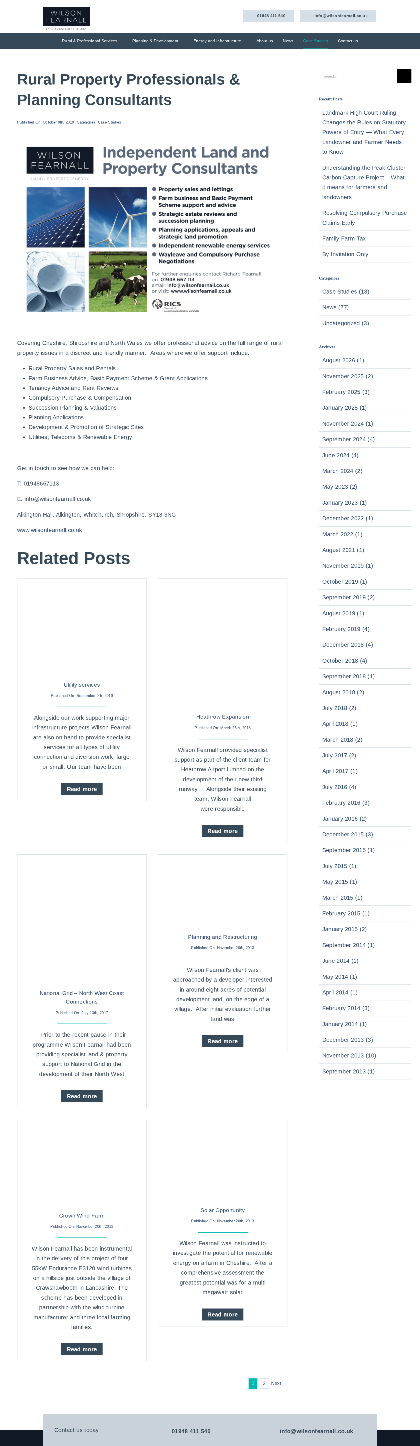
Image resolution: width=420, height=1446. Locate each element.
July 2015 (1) (339, 866)
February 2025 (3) (346, 392)
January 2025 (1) (344, 408)
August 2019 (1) (343, 613)
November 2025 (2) (347, 376)
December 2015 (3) (347, 834)
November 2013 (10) (349, 1055)
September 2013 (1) (348, 1071)
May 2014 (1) (339, 977)
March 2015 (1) (342, 898)
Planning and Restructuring (222, 937)
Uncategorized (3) (345, 323)
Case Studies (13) (345, 291)
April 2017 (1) (340, 771)
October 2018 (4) (344, 661)
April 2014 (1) (340, 992)
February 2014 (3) (346, 1008)
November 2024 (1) (347, 423)
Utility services (82, 685)
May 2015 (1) (339, 882)
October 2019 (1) (344, 582)
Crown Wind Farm (82, 1216)
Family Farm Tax (344, 238)
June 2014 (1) (340, 961)
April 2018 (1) (340, 724)
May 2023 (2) (339, 487)
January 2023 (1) (344, 502)
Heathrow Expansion (222, 717)
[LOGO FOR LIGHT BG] (66, 10)
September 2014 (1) (348, 945)
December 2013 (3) (347, 1040)
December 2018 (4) (347, 645)
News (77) (335, 307)
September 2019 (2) (348, 597)
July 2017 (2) (339, 755)
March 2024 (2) (342, 471)
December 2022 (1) (347, 518)
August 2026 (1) (343, 360)
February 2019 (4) (346, 629)
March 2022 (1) (342, 534)
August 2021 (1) (343, 550)
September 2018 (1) (348, 676)
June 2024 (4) (340, 455)
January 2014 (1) (344, 1024)
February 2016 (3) (346, 803)
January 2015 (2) (344, 929)
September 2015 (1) (348, 850)
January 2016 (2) (344, 819)
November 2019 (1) (347, 566)
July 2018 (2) (339, 708)
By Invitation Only (345, 254)
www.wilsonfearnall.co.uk (49, 530)
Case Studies (109, 122)
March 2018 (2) (342, 740)
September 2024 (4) (348, 439)
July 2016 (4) (339, 787)
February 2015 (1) (346, 913)
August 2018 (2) (343, 692)
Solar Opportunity (223, 1210)
